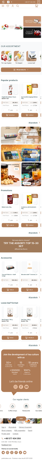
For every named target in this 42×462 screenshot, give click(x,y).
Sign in (4, 427)
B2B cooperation (19, 430)
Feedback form (6, 445)
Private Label (6, 434)
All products (12, 427)
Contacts (15, 434)
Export (30, 430)
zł (8, 2)
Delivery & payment (25, 427)
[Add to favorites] (16, 92)
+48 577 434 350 (30, 2)
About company (7, 430)
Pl (38, 2)
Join (21, 418)
